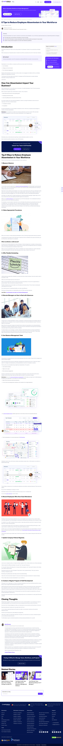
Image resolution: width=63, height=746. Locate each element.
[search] (36, 2)
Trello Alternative (42, 714)
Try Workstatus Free (56, 2)
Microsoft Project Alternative (44, 712)
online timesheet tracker (7, 413)
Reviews (2, 714)
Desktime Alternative (30, 714)
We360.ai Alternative (30, 719)
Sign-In (41, 2)
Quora (13, 652)
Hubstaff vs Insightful (17, 716)
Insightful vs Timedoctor (17, 721)
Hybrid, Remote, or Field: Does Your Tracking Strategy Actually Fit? (7, 683)
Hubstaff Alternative (30, 712)
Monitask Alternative (30, 725)
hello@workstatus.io (56, 724)
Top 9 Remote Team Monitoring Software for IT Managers (35, 683)
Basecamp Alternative (31, 730)
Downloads (54, 714)
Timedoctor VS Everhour (17, 723)
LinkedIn (6, 652)
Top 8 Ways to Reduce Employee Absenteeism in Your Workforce (51, 53)
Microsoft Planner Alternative (44, 721)
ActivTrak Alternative (30, 721)
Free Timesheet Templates (6, 731)
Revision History (4, 725)
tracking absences (9, 198)
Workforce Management (8, 19)
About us (3, 712)
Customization (3, 721)
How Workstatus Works (5, 719)
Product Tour (3, 723)
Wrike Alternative (30, 732)
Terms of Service (43, 744)
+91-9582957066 (56, 722)
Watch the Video (22, 663)
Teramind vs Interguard (17, 712)
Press (2, 716)
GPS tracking (22, 437)
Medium (10, 652)
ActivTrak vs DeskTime (17, 718)
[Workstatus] (6, 2)
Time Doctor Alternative (31, 716)
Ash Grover (10, 27)
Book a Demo (17, 149)
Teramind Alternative (30, 723)
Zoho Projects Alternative (43, 723)
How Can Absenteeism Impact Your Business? (52, 50)
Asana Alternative (42, 718)
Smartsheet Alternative (43, 716)
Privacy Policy (38, 744)
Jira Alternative (41, 719)
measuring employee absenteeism (22, 186)
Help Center (54, 712)
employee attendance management (16, 377)
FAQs (53, 718)
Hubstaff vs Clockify (16, 714)
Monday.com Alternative (43, 725)
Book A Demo (6, 14)
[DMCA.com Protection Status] (57, 738)
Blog (13, 1)
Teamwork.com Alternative (31, 728)
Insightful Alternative (30, 718)
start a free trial (9, 493)
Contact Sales (47, 2)
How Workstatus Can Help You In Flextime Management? (17, 292)
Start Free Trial (17, 14)
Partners (53, 716)
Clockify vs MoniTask (17, 719)
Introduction (48, 48)
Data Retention (54, 719)
